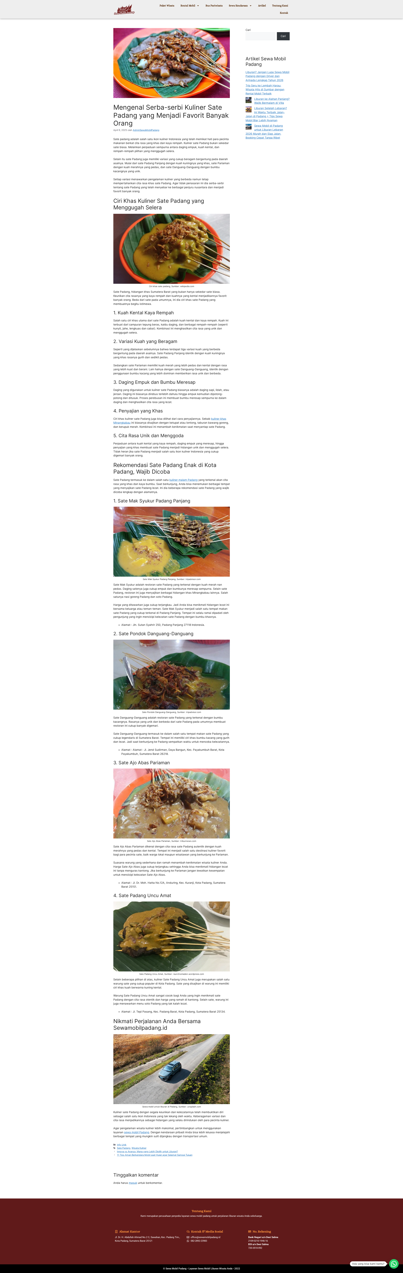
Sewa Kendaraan (238, 5)
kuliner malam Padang (183, 479)
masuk (133, 1182)
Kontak (284, 12)
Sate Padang (123, 1148)
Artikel (262, 5)
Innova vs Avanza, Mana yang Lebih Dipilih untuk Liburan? (147, 1151)
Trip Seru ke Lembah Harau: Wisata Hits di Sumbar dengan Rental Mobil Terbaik (265, 89)
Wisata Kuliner (139, 1148)
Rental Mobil (188, 5)
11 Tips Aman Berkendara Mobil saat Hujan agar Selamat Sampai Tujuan (154, 1155)
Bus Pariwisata (214, 5)
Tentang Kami (280, 5)
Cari (248, 30)
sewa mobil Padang (136, 1132)
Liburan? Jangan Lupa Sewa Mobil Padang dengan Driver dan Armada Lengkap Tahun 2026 (267, 76)
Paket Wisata (167, 5)
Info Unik (121, 1144)
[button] (394, 1264)
